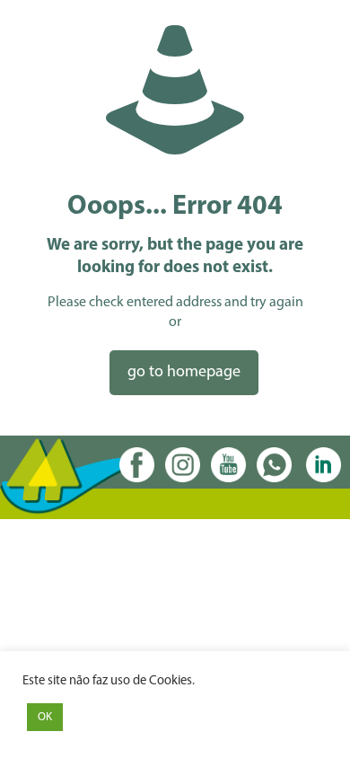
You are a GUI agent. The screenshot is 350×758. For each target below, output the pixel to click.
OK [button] (45, 717)
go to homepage (184, 373)
